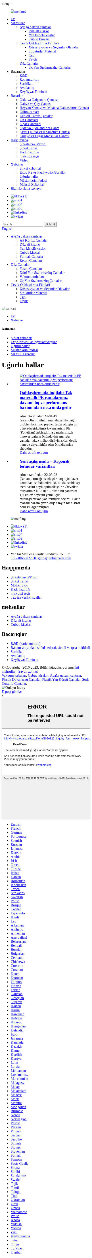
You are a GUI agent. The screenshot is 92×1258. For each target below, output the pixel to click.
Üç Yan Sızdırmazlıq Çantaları (50, 67)
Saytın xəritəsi (28, 671)
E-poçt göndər (12, 691)
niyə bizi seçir (29, 156)
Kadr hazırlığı (29, 152)
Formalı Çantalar (31, 256)
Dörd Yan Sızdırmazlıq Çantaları (42, 273)
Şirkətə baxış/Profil (33, 144)
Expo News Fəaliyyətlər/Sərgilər (43, 172)
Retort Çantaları (31, 260)
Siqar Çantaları (30, 124)
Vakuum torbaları (32, 277)
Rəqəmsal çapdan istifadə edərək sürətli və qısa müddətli (50, 648)
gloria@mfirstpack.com (54, 558)
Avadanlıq (27, 87)
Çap (31, 55)
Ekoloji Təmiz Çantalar (36, 116)
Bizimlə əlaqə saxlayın (26, 188)
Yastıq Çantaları (31, 268)
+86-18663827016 (24, 558)
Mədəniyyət (19, 585)
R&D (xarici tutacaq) (25, 643)
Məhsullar (18, 23)
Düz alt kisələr (39, 31)
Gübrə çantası (29, 112)
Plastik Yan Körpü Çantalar (61, 679)
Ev (13, 19)
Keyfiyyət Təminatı (33, 92)
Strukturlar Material (42, 51)
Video (24, 160)
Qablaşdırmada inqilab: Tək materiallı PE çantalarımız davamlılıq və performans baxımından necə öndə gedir (46, 400)
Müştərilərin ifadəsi (33, 180)
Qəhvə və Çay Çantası (35, 104)
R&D (23, 75)
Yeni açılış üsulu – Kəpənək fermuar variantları (44, 464)
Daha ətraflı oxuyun (34, 452)
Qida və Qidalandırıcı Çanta (39, 128)
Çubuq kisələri (39, 39)
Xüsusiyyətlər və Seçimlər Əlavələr (53, 47)
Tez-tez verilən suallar (26, 597)
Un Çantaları (29, 120)
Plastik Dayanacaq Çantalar (21, 679)
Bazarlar (17, 96)
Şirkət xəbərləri (30, 168)
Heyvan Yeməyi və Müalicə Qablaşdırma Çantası (54, 108)
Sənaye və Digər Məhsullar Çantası (44, 136)
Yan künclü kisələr (42, 35)
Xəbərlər (17, 164)
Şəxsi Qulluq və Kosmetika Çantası (45, 132)
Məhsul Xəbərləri (32, 184)
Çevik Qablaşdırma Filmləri (39, 43)
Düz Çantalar (29, 63)
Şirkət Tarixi (28, 148)
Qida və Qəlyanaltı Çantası (39, 100)
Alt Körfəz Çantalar (34, 240)
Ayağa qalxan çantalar (35, 27)
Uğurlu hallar (29, 176)
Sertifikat (26, 83)
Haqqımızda (19, 140)
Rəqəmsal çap (29, 79)
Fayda (33, 59)
